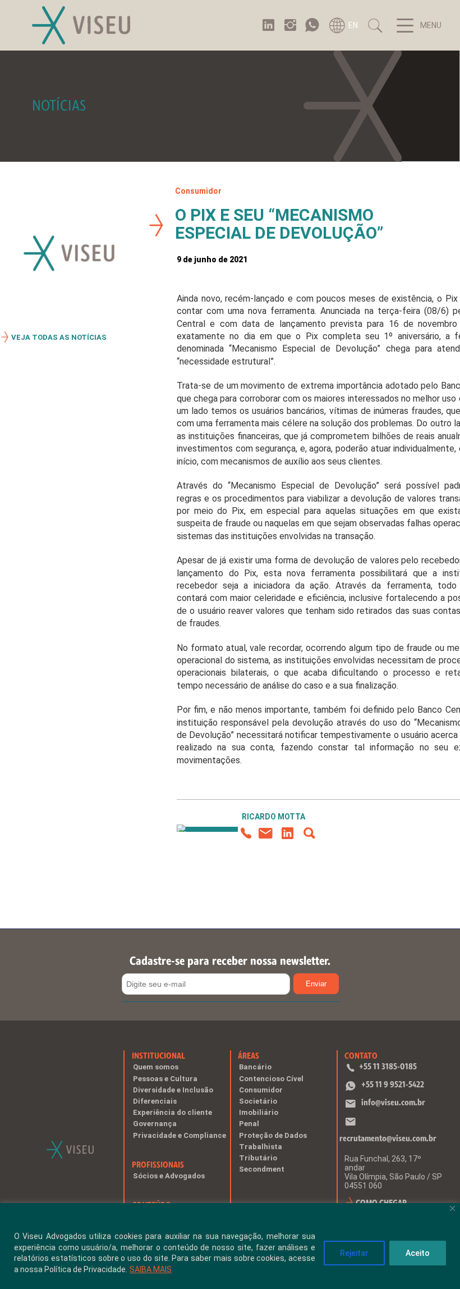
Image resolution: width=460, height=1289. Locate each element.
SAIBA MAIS (151, 1269)
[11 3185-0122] (245, 834)
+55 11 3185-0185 (388, 1066)
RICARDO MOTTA (273, 816)
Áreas (248, 1055)
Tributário (258, 1158)
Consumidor (198, 190)
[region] (230, 1246)
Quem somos (155, 1067)
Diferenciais (155, 1101)
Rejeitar (354, 1253)
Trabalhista (260, 1146)
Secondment (261, 1169)
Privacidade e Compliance (179, 1135)
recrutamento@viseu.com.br (387, 1138)
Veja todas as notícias (59, 337)
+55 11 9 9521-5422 (392, 1084)
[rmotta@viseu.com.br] (266, 834)
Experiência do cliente (172, 1112)
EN (353, 25)
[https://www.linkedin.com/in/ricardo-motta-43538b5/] (287, 834)
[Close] (452, 1208)
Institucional (158, 1055)
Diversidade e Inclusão (173, 1090)
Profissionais (158, 1164)
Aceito (418, 1253)
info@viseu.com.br (393, 1102)
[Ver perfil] (309, 834)
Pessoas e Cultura (165, 1078)
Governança (155, 1123)
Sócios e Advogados (169, 1176)
